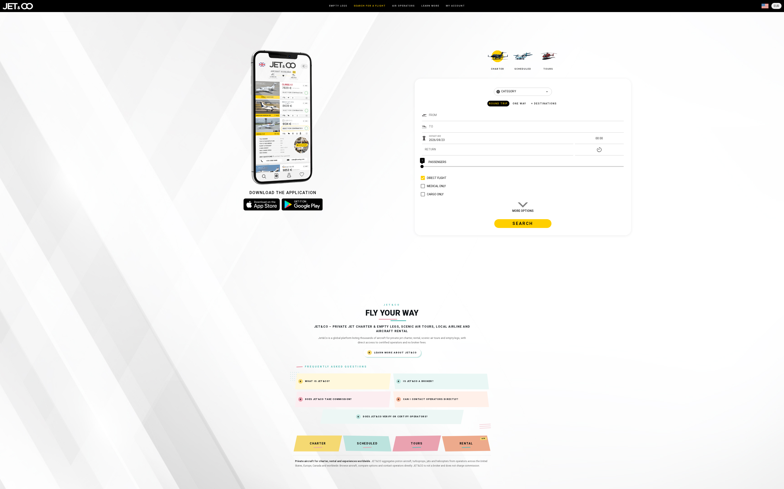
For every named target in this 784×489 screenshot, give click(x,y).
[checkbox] (433, 178)
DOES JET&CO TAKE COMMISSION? (328, 399)
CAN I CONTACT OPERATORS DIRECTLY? (430, 399)
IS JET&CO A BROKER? (418, 381)
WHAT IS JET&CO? (317, 381)
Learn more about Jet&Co (395, 352)
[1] (523, 166)
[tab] (338, 6)
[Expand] (765, 6)
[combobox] (526, 117)
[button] (497, 59)
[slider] (523, 166)
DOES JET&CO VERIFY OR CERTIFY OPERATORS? (395, 416)
